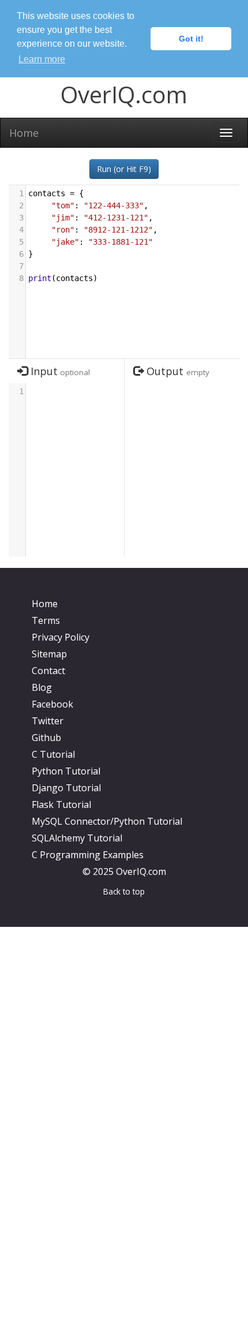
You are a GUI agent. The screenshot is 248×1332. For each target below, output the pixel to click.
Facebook (52, 704)
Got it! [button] (191, 38)
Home (24, 133)
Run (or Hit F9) (124, 168)
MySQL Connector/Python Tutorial (107, 821)
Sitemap (49, 654)
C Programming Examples (88, 854)
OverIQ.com (124, 94)
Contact (48, 670)
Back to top (124, 891)
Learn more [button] (41, 59)
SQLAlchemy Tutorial (77, 838)
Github (46, 737)
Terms (46, 620)
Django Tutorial (66, 787)
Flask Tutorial (61, 804)
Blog (42, 687)
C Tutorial (53, 754)
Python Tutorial (66, 771)
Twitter (47, 720)
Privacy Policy (60, 637)
